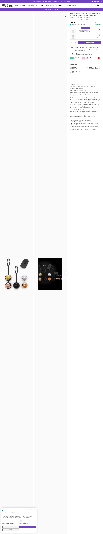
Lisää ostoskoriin (89, 42)
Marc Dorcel (73, 17)
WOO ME (7, 5)
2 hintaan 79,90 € (84, 13)
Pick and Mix (77, 13)
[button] (66, 273)
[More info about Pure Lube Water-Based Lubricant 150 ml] (99, 35)
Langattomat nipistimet (84, 17)
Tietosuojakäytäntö (31, 509)
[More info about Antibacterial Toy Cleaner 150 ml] (99, 29)
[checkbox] (3, 521)
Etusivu (71, 13)
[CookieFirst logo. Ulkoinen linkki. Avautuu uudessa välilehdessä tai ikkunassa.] (3, 510)
